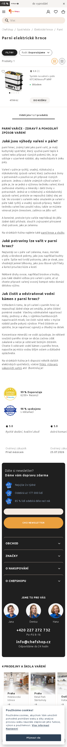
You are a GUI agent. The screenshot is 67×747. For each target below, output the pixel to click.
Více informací (40, 725)
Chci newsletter (33, 522)
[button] (33, 52)
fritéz (43, 364)
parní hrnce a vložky (52, 232)
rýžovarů (52, 364)
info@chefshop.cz (33, 642)
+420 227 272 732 (33, 630)
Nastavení (12, 728)
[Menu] (4, 12)
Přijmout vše (33, 737)
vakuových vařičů (12, 368)
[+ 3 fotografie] (14, 81)
